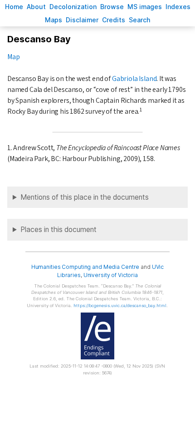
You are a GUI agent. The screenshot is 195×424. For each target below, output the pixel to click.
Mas (53, 20)
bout (36, 6)
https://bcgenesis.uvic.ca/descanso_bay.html (119, 305)
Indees (178, 6)
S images (144, 6)
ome (14, 6)
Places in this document (58, 229)
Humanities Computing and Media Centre (85, 266)
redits (113, 20)
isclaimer (82, 20)
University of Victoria (110, 275)
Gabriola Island (134, 79)
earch (140, 20)
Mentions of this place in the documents (84, 197)
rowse (112, 6)
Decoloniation (73, 6)
